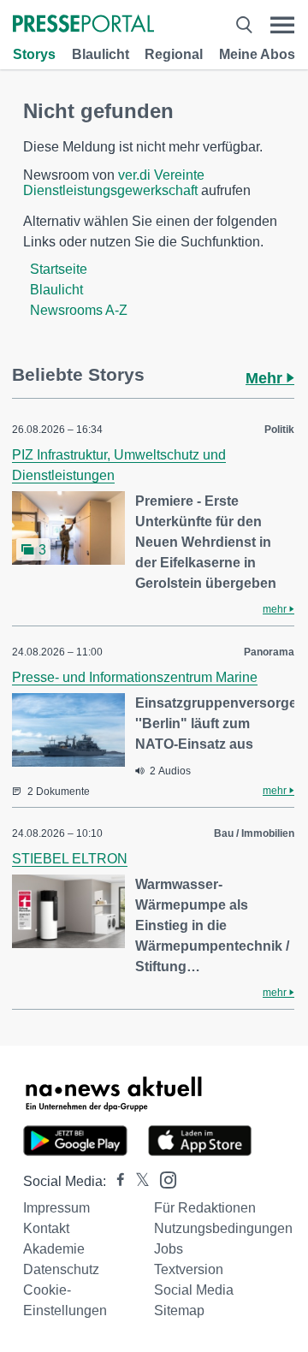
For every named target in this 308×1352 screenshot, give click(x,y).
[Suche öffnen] (243, 25)
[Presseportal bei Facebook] (115, 1181)
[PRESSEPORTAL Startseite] (83, 25)
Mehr (266, 378)
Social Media (194, 1290)
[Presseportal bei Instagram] (163, 1178)
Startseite (58, 269)
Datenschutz (61, 1269)
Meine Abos (257, 54)
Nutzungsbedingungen (223, 1228)
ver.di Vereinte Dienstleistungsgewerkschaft (113, 183)
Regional (174, 54)
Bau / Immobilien (254, 833)
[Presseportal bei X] (137, 1181)
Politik (279, 430)
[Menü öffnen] (282, 25)
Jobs (168, 1249)
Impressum (56, 1208)
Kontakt (46, 1228)
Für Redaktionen (205, 1208)
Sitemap (179, 1310)
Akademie (54, 1249)
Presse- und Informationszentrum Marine (135, 677)
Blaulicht (100, 54)
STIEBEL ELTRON (69, 858)
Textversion (188, 1269)
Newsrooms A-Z (78, 310)
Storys (34, 54)
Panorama (269, 652)
